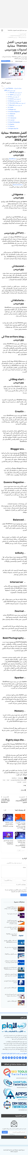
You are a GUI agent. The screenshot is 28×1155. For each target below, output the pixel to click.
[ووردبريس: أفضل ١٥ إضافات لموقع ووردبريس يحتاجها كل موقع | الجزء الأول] (20, 817)
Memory (12, 126)
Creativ (11, 107)
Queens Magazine (15, 111)
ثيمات (8, 780)
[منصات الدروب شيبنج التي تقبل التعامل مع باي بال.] (21, 962)
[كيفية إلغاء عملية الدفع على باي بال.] (21, 982)
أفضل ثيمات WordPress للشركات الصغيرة (21, 800)
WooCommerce (18, 185)
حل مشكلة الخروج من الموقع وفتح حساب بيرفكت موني (10, 908)
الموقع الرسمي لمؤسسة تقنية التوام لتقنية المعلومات (14, 1053)
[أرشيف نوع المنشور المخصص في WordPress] (8, 835)
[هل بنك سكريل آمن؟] (21, 915)
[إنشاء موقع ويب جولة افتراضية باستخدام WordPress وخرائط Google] (20, 835)
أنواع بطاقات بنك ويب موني (10, 987)
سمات (4, 780)
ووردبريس (19, 782)
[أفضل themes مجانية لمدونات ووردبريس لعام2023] (8, 817)
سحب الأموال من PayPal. (11, 954)
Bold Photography (15, 122)
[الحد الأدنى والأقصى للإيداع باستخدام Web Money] (21, 942)
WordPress (12, 159)
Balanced (12, 113)
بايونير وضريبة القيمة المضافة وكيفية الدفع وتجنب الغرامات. (12, 922)
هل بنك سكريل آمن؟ (12, 913)
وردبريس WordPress (6, 61)
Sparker (12, 124)
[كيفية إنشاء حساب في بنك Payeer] (21, 949)
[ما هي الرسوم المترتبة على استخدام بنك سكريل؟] (21, 996)
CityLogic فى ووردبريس (15, 92)
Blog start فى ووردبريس (15, 105)
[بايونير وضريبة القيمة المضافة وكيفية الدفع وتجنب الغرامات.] (21, 922)
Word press (20, 778)
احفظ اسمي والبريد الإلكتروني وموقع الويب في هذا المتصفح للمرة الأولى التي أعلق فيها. (15, 890)
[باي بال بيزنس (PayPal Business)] (21, 935)
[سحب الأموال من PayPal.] (21, 955)
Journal (12, 120)
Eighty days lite (14, 128)
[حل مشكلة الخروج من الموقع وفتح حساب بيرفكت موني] (21, 908)
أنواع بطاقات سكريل (12, 1001)
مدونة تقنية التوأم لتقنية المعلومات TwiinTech (17, 30)
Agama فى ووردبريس (15, 94)
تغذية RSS (20, 1137)
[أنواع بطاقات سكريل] (21, 1002)
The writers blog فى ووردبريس (17, 103)
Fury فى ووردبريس (14, 96)
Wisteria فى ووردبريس (15, 101)
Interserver (13, 118)
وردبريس (24, 782)
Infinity (12, 116)
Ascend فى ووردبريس (15, 99)
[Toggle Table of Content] (2, 86)
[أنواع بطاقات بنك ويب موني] (21, 989)
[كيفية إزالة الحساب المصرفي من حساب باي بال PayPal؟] (21, 969)
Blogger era (12, 109)
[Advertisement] (14, 14)
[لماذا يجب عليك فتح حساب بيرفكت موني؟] (21, 928)
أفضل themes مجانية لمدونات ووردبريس (18, 780)
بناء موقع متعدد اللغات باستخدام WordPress (5, 800)
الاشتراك (5, 1132)
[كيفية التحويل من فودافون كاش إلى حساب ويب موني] (21, 975)
